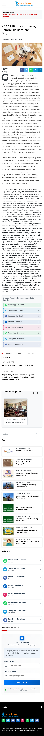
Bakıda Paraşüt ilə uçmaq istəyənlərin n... (26, 486)
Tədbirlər (31, 353)
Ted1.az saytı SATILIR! (24, 450)
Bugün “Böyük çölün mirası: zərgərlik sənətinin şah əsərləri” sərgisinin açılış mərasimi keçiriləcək (18, 375)
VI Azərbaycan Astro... (15, 422)
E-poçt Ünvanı (10, 671)
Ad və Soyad (9, 661)
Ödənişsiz (9, 353)
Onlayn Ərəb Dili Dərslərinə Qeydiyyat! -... (26, 463)
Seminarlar (20, 353)
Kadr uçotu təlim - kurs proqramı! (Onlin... (25, 508)
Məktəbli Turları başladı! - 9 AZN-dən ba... (26, 531)
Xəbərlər (6, 357)
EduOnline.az (17, 728)
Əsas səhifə (9, 12)
